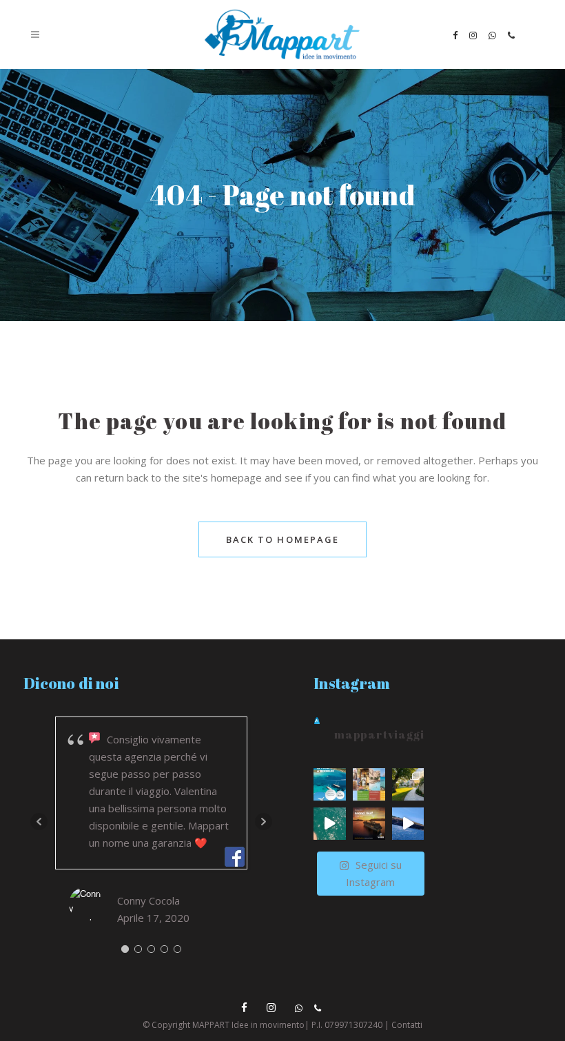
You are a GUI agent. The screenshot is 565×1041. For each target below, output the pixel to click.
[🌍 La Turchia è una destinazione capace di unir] (330, 784)
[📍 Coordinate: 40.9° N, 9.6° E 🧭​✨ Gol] (369, 823)
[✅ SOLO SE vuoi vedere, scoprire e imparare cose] (369, 784)
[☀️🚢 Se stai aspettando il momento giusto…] (330, 823)
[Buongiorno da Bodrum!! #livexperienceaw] (408, 823)
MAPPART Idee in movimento (248, 1025)
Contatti (406, 1025)
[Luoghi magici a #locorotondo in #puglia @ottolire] (408, 784)
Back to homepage (283, 539)
